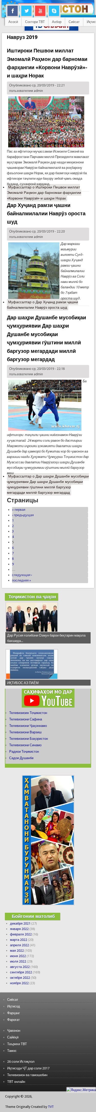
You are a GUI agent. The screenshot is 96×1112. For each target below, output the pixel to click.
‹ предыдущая (23, 515)
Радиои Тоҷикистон (24, 751)
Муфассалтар (44, 192)
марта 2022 (18, 940)
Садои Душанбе (21, 758)
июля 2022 (18, 961)
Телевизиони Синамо (25, 745)
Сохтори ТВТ (35, 22)
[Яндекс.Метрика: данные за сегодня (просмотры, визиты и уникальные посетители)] (81, 1090)
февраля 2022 (21, 934)
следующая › (22, 575)
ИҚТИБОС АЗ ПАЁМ (23, 683)
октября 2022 (20, 978)
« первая (18, 510)
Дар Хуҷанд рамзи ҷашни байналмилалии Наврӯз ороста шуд (46, 213)
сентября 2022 (21, 972)
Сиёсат (74, 22)
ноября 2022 (19, 983)
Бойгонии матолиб (33, 916)
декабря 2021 (20, 923)
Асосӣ (13, 22)
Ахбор (56, 22)
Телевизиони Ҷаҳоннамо (28, 726)
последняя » (21, 580)
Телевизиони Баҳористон (28, 739)
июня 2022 (18, 956)
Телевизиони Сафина (25, 719)
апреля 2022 (19, 945)
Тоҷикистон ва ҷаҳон (32, 596)
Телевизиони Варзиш (25, 732)
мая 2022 (17, 950)
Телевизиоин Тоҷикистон (28, 713)
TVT (51, 1107)
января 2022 (19, 929)
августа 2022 (20, 967)
